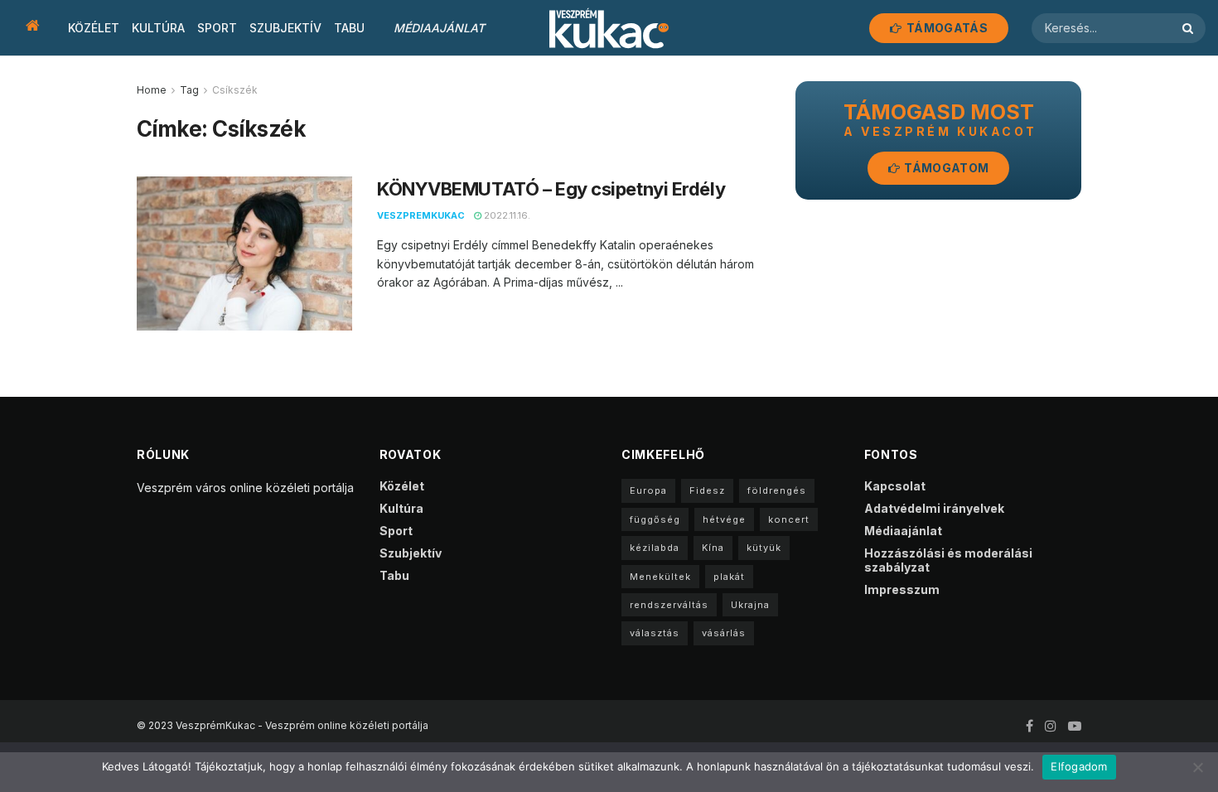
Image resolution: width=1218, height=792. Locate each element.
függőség (655, 519)
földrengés (776, 490)
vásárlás (724, 633)
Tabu (349, 28)
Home (152, 90)
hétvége (724, 519)
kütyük (764, 547)
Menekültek (660, 576)
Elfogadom (1079, 766)
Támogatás (946, 28)
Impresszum (902, 589)
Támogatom (944, 168)
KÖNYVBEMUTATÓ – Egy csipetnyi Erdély (551, 189)
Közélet (93, 28)
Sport (217, 28)
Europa (648, 490)
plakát (729, 576)
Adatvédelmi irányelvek (934, 508)
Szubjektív (285, 28)
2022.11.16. (505, 215)
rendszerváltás (669, 605)
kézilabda (654, 547)
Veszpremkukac (421, 215)
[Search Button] (1190, 28)
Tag (189, 90)
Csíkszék (235, 90)
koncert (789, 519)
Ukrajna (750, 605)
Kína (713, 547)
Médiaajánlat (439, 28)
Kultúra (158, 28)
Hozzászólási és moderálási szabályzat (948, 560)
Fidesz (707, 490)
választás (654, 633)
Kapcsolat (895, 486)
